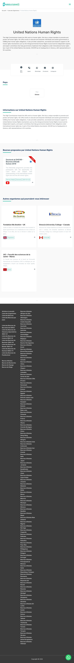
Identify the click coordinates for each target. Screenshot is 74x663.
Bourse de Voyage (8, 365)
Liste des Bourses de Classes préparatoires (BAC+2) (9, 332)
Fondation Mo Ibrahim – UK (14, 225)
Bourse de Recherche (9, 363)
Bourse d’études (7, 361)
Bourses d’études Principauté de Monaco (26, 562)
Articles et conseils (8, 311)
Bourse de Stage (7, 367)
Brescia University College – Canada (54, 225)
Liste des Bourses (7, 315)
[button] (68, 657)
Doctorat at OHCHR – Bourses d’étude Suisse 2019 (14, 162)
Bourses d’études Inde (27, 442)
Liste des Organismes (9, 313)
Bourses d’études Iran (27, 448)
